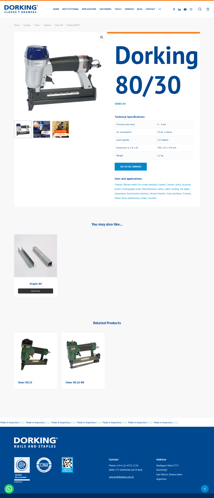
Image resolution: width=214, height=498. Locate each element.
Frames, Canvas (166, 184)
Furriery (187, 193)
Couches (152, 198)
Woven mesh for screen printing (140, 184)
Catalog (26, 25)
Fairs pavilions (174, 193)
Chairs (144, 198)
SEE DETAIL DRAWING (130, 166)
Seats (178, 184)
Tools (37, 25)
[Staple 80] (35, 255)
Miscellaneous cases (152, 188)
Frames (119, 184)
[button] (101, 37)
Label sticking (171, 188)
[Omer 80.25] (35, 354)
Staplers (47, 25)
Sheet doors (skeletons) (127, 198)
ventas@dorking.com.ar (121, 476)
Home (16, 25)
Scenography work (131, 188)
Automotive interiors (138, 193)
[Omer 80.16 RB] (83, 354)
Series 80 (59, 25)
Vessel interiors (158, 193)
